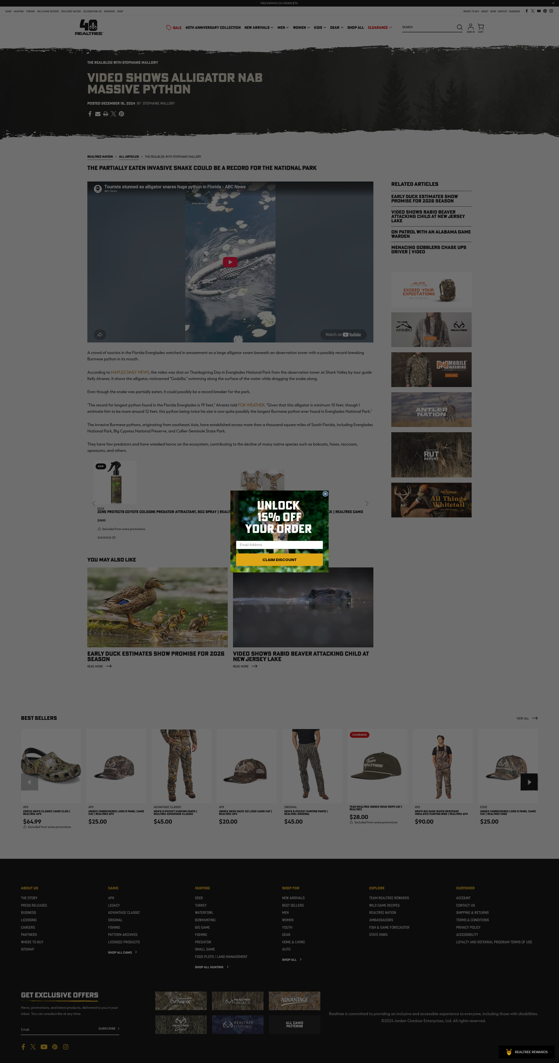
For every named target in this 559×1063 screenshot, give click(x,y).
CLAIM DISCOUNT (279, 559)
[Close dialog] (325, 494)
